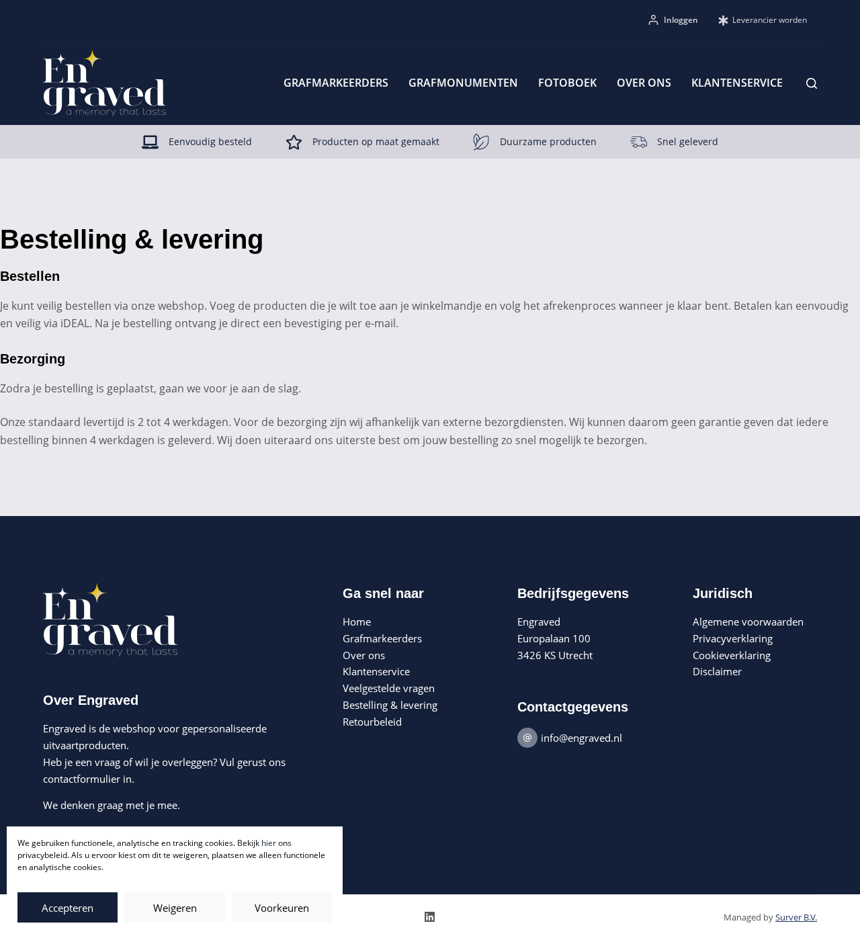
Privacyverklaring (733, 638)
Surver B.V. (796, 917)
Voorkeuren (282, 907)
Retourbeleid (372, 721)
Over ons (644, 82)
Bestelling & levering (390, 705)
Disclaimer (717, 671)
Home (357, 621)
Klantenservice (737, 82)
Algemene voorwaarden (748, 621)
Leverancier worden (769, 20)
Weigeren (175, 907)
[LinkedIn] (430, 917)
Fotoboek (567, 82)
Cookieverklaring (732, 655)
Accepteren (67, 907)
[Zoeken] (811, 83)
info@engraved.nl (581, 737)
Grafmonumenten (463, 82)
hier (268, 843)
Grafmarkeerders (336, 82)
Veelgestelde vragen (389, 688)
